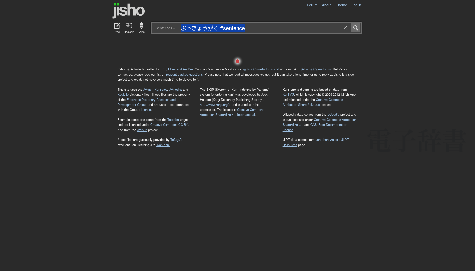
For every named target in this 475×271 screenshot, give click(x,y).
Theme (341, 4)
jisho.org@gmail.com (316, 69)
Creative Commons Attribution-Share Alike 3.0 (313, 102)
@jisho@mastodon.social (261, 69)
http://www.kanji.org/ (214, 104)
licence (146, 109)
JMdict (147, 89)
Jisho (128, 11)
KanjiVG (288, 94)
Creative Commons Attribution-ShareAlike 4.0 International (232, 112)
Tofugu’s (176, 139)
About (326, 4)
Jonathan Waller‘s (328, 139)
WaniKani (163, 144)
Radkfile (123, 94)
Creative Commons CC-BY (169, 124)
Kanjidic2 (160, 89)
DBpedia (333, 114)
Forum (312, 4)
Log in (356, 4)
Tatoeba (173, 119)
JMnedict (175, 89)
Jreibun (142, 129)
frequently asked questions (184, 74)
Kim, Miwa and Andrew (177, 69)
